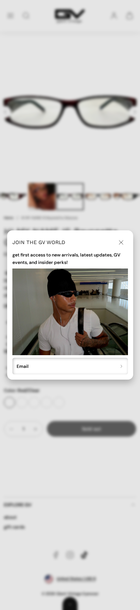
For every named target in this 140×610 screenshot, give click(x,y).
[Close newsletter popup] (121, 242)
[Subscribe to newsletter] (121, 366)
